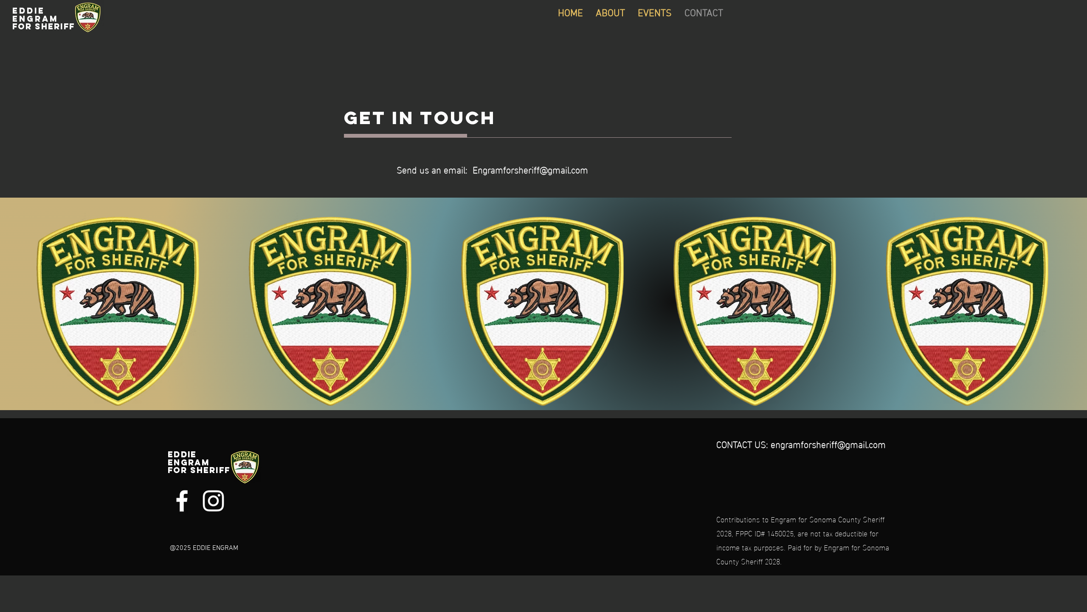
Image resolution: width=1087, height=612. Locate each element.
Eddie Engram (45, 18)
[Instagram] (213, 501)
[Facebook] (182, 501)
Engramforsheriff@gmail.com (530, 169)
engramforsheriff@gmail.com (828, 443)
